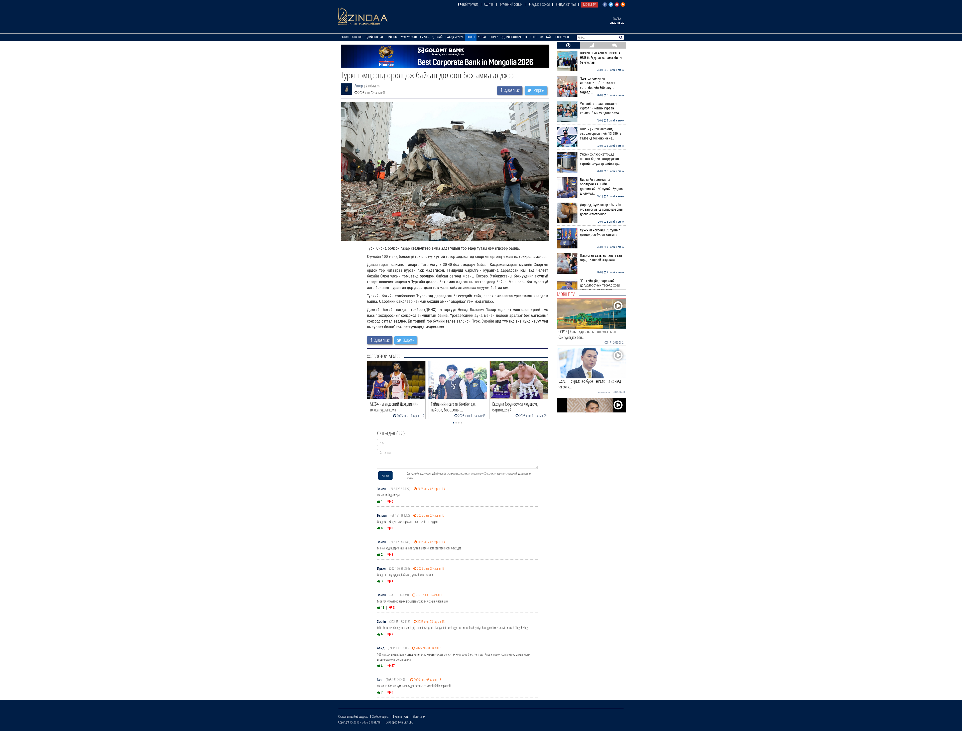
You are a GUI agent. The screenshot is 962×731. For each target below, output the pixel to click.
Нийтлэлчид (469, 4)
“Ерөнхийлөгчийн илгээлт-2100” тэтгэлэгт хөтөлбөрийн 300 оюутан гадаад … (602, 85)
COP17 (494, 37)
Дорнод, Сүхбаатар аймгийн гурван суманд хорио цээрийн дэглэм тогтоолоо (602, 209)
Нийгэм (392, 37)
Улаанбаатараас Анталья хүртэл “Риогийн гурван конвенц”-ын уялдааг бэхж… (602, 108)
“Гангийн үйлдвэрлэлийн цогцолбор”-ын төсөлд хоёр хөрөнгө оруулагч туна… (602, 285)
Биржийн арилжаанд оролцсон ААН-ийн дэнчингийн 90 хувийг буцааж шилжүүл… (602, 187)
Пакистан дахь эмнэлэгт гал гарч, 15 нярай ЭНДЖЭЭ (602, 257)
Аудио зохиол (540, 4)
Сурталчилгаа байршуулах (353, 716)
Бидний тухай (401, 716)
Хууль (424, 37)
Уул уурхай (408, 37)
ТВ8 (491, 4)
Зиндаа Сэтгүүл (566, 4)
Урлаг (482, 37)
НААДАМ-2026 (454, 37)
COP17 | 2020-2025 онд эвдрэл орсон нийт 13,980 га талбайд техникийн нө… (602, 133)
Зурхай (545, 37)
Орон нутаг (562, 37)
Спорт (470, 37)
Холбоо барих (380, 716)
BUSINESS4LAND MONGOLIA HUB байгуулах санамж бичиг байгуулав (602, 58)
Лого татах (419, 716)
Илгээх (385, 475)
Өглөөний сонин (511, 4)
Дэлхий (437, 37)
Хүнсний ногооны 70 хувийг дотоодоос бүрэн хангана (602, 232)
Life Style (530, 37)
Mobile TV (589, 4)
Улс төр (357, 37)
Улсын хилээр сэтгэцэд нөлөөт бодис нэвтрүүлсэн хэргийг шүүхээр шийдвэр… (602, 159)
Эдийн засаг (375, 37)
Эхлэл (344, 37)
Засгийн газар (604, 392)
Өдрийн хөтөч (511, 37)
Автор (358, 86)
